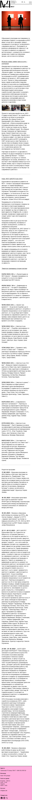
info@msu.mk (17, 212)
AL (24, 2)
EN (22, 2)
